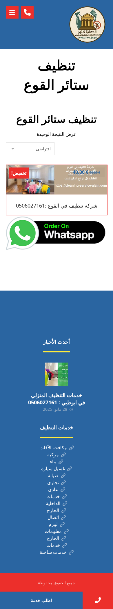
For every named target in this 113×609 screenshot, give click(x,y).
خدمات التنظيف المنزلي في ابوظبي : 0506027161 (56, 399)
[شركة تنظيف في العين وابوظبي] (87, 24)
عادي (53, 489)
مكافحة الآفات (53, 447)
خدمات (53, 496)
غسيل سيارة (53, 468)
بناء (53, 461)
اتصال (53, 517)
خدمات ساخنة (53, 552)
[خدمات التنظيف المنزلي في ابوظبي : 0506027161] (56, 374)
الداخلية (53, 503)
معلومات (53, 531)
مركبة (53, 454)
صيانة (53, 475)
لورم (53, 524)
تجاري (53, 482)
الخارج (53, 510)
